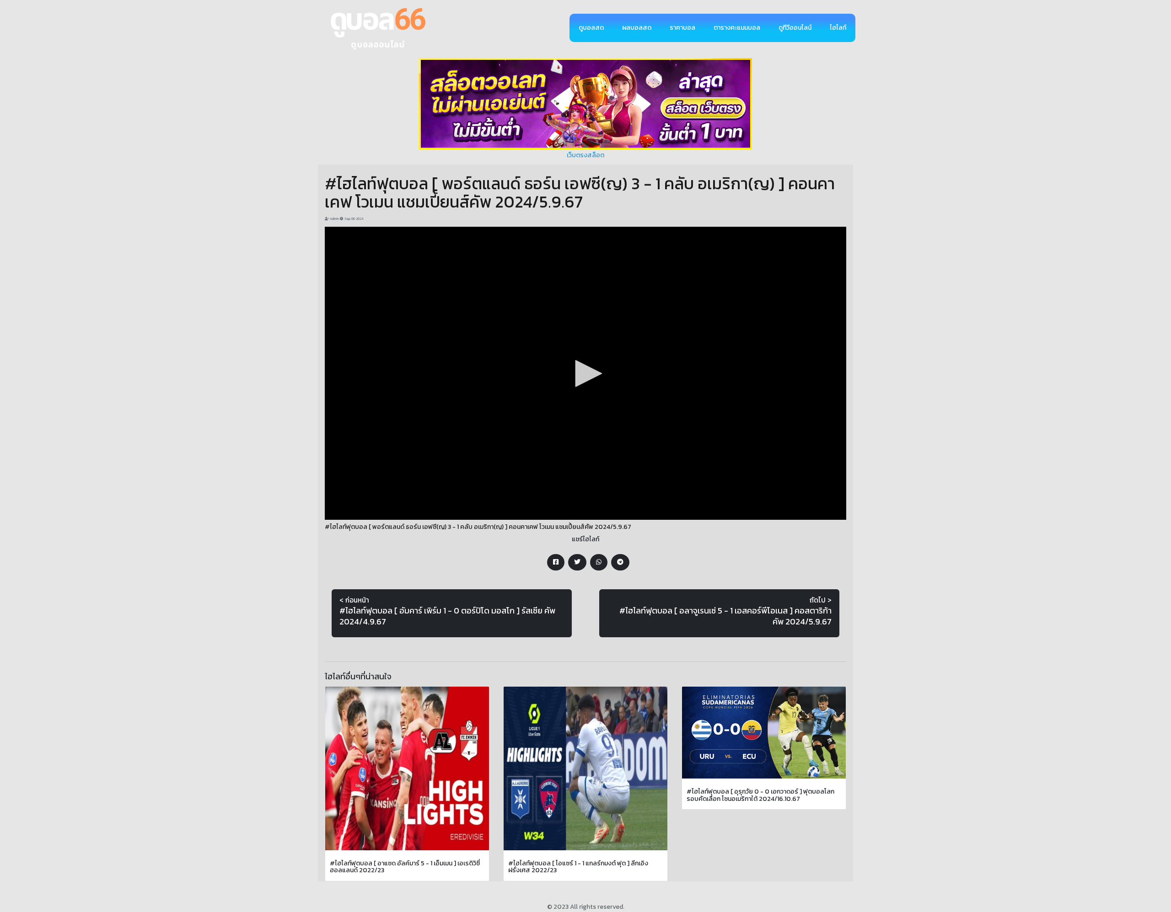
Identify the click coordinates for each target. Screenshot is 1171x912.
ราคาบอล (682, 27)
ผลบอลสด (636, 27)
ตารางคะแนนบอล (737, 27)
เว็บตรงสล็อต (585, 155)
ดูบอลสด (591, 27)
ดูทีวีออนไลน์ (795, 27)
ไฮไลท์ (838, 27)
